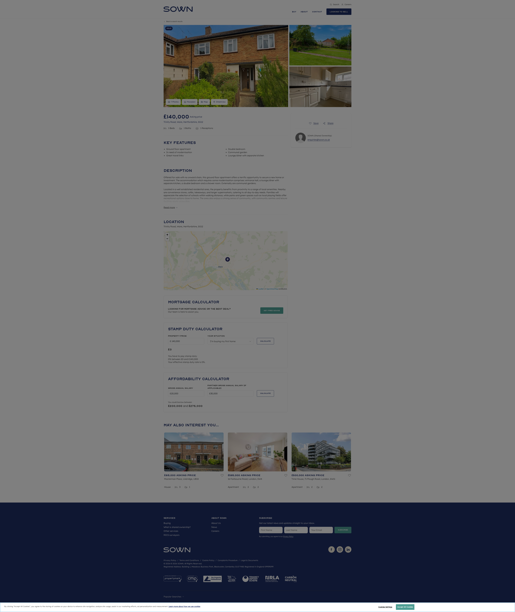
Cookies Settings (385, 607)
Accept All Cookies (405, 607)
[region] (257, 607)
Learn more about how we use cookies (184, 606)
